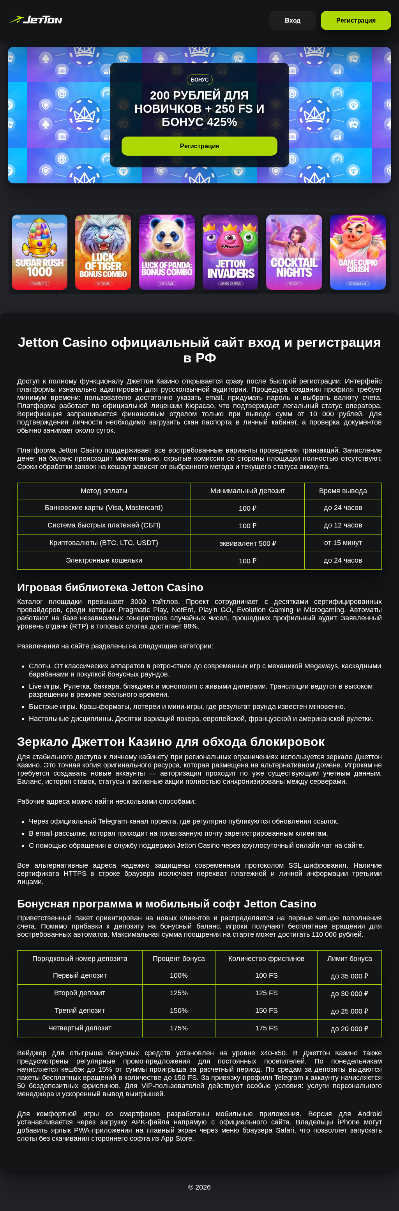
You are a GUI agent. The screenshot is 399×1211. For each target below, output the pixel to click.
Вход (293, 20)
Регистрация (356, 20)
